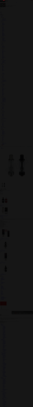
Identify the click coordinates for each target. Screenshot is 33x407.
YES (0, 4)
